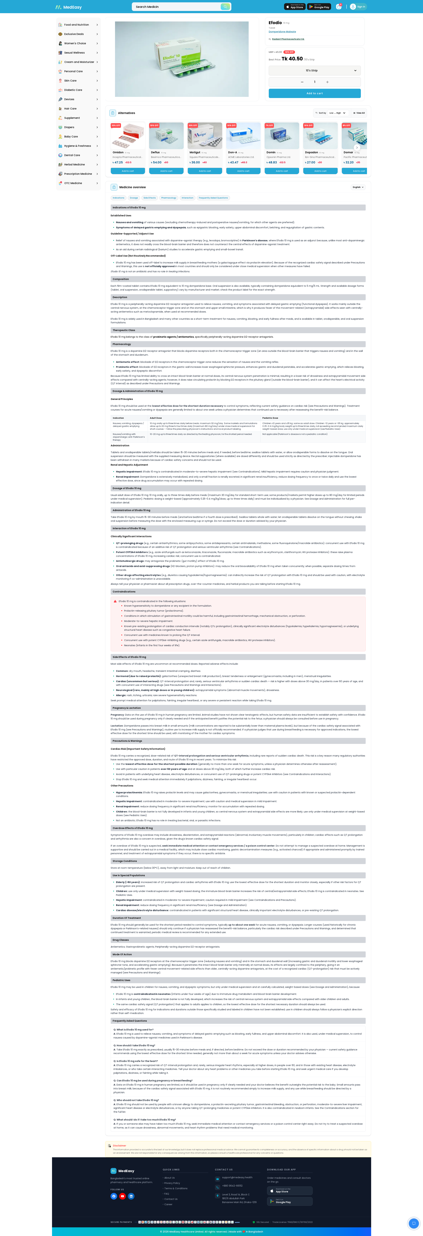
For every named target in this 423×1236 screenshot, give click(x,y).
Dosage (134, 197)
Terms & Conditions (175, 1188)
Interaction (187, 197)
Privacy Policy (172, 1183)
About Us (169, 1177)
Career (168, 1204)
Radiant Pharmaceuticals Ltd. (288, 39)
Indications (118, 197)
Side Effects (150, 197)
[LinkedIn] (131, 1196)
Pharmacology (168, 197)
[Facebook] (114, 1196)
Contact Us (171, 1199)
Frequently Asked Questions (213, 197)
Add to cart (315, 93)
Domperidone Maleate (282, 31)
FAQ (166, 1193)
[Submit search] (225, 6)
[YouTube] (122, 1196)
